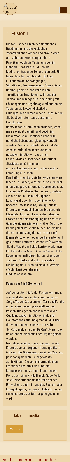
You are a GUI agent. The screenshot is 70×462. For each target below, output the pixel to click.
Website (14, 429)
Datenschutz (47, 460)
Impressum (25, 460)
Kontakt (8, 460)
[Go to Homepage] (10, 4)
